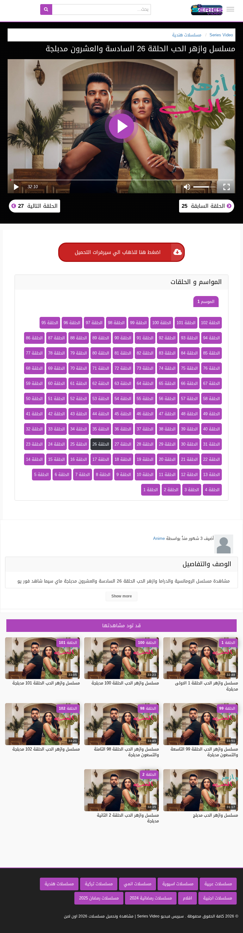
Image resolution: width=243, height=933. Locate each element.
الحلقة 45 (123, 414)
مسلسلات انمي (137, 884)
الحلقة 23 (34, 444)
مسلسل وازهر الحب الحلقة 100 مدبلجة (125, 683)
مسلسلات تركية (99, 884)
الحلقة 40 (211, 429)
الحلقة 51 (56, 399)
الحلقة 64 (145, 383)
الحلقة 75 (189, 368)
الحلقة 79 (78, 353)
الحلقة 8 (103, 475)
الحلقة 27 (123, 444)
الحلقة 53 (100, 399)
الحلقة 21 (189, 459)
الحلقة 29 (167, 444)
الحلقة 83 (167, 353)
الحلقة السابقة (204, 206)
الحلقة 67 (211, 383)
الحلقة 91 (145, 338)
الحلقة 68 (34, 368)
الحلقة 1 (150, 490)
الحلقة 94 (211, 338)
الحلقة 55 (145, 399)
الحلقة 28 (145, 444)
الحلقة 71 (100, 368)
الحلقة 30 (189, 444)
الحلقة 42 (56, 414)
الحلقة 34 (78, 429)
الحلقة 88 (78, 338)
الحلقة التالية (37, 206)
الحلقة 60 (56, 383)
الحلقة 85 (211, 353)
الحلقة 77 (34, 353)
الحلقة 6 (62, 475)
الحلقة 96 (72, 323)
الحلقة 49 (211, 414)
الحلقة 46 (145, 414)
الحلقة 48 (189, 414)
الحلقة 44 (100, 414)
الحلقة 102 (210, 323)
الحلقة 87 (56, 338)
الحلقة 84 (189, 353)
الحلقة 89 (100, 338)
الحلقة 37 (145, 429)
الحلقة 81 (123, 353)
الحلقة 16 (78, 459)
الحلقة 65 (167, 383)
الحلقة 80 (100, 353)
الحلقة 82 (145, 353)
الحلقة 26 (100, 444)
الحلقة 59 (34, 383)
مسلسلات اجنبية (217, 898)
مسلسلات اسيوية (177, 884)
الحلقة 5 (41, 475)
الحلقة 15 (56, 459)
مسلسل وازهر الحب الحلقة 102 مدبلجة (46, 749)
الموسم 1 (206, 302)
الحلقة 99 (138, 323)
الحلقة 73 (145, 368)
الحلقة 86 (34, 338)
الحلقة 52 (78, 399)
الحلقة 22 (211, 459)
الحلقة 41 (34, 414)
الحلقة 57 (189, 399)
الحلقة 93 (189, 338)
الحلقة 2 (171, 490)
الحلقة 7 (82, 475)
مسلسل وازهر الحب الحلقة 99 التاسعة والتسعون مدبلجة (204, 752)
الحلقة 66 (189, 383)
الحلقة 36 (123, 429)
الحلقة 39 (189, 429)
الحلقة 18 (123, 459)
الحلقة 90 (123, 338)
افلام (187, 898)
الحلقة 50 (34, 399)
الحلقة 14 (34, 459)
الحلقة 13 (211, 475)
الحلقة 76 (211, 368)
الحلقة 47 (167, 414)
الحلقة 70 (78, 368)
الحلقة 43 (78, 414)
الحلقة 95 (49, 323)
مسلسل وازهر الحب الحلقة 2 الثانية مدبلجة (128, 818)
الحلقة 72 (123, 368)
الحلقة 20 (167, 459)
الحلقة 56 (167, 399)
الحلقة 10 (145, 475)
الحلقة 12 (189, 475)
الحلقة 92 (167, 338)
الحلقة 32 (34, 429)
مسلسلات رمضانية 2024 (151, 898)
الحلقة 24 (56, 444)
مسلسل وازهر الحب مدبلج (215, 815)
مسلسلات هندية (59, 884)
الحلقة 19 (145, 459)
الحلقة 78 (56, 353)
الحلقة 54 (123, 399)
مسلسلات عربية (218, 884)
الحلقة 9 (123, 475)
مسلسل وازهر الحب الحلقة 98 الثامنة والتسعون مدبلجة (126, 752)
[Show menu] (230, 9)
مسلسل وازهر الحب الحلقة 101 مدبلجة (46, 683)
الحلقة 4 (212, 490)
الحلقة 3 (191, 490)
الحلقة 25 (78, 444)
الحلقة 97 (94, 323)
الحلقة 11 (167, 475)
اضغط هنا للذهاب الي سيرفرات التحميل (118, 252)
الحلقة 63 (123, 383)
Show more (121, 596)
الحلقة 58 (211, 399)
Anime (159, 538)
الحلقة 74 (167, 368)
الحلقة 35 (100, 429)
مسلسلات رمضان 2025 (99, 898)
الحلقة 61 (78, 383)
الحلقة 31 (211, 444)
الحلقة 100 (161, 323)
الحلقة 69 (56, 368)
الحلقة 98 (116, 323)
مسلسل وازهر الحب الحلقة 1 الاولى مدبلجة (206, 686)
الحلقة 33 (56, 429)
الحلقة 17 (100, 459)
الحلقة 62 (100, 383)
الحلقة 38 (167, 429)
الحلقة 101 (186, 323)
